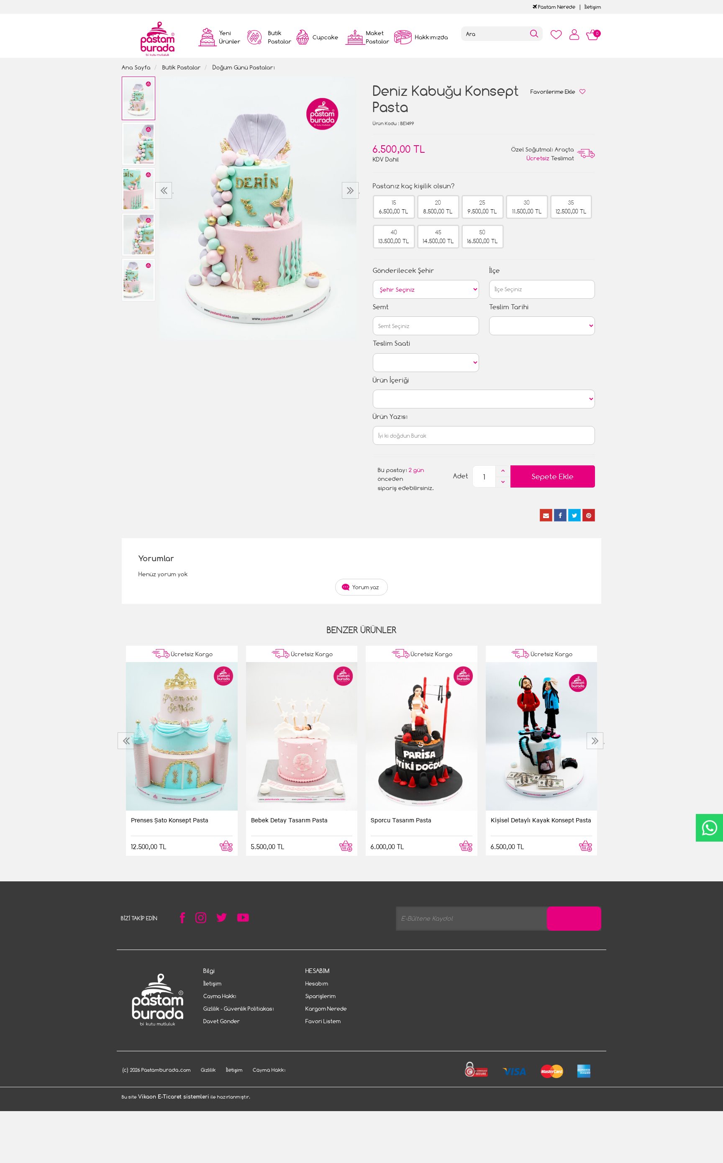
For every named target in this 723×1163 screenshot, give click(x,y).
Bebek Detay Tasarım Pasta (289, 820)
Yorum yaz (365, 587)
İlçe (494, 271)
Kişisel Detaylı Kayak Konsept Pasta (541, 820)
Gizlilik (208, 1070)
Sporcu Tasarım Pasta (401, 820)
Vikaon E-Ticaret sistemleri (173, 1097)
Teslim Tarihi (509, 307)
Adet (460, 476)
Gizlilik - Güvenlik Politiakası (238, 1008)
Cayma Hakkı (219, 996)
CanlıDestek (709, 828)
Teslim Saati (391, 343)
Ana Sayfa (136, 67)
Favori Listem (323, 1021)
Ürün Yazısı (390, 417)
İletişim (593, 7)
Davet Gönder (221, 1021)
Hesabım (316, 983)
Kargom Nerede (326, 1008)
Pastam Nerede (556, 7)
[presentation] (164, 190)
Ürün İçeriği (391, 380)
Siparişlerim (320, 996)
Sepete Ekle (553, 476)
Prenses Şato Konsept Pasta (169, 820)
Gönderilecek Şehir (403, 271)
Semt (381, 307)
